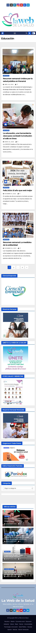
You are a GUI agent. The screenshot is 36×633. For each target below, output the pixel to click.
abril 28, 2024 (9, 84)
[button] (26, 33)
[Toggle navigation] (15, 33)
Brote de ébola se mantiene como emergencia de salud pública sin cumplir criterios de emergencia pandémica (16, 537)
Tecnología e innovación (11, 627)
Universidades (28, 624)
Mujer (16, 624)
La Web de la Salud (18, 601)
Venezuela (7, 551)
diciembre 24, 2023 (11, 248)
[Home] (2, 33)
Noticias (15, 629)
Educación (6, 130)
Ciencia (21, 624)
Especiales (6, 75)
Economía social (9, 569)
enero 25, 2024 (9, 141)
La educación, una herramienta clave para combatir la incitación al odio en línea (17, 136)
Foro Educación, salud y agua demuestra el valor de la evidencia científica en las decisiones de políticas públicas (17, 572)
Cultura (7, 516)
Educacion (28, 621)
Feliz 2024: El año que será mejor (17, 190)
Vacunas (29, 627)
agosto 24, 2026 (11, 523)
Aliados (13, 621)
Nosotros (7, 621)
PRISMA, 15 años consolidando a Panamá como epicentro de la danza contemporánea (16, 519)
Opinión (9, 629)
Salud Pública (8, 533)
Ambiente (6, 624)
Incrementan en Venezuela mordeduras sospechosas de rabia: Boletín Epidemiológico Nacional (16, 555)
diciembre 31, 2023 (10, 193)
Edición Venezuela (23, 629)
